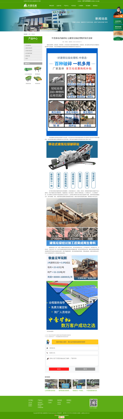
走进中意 (30, 402)
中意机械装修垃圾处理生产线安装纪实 (97, 390)
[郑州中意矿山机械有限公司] (30, 7)
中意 (59, 5)
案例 (80, 5)
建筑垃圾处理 (29, 48)
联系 (95, 5)
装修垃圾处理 (29, 50)
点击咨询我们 (118, 21)
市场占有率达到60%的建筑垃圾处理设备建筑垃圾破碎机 (59, 335)
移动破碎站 (28, 45)
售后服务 (30, 404)
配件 (27, 58)
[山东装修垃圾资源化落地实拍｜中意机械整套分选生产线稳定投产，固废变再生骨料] (51, 388)
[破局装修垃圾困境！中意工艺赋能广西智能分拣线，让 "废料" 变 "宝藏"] (65, 388)
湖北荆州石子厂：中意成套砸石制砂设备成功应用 (58, 336)
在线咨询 (117, 16)
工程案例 (50, 400)
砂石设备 (39, 405)
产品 (66, 5)
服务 (88, 5)
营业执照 (74, 413)
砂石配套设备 (40, 407)
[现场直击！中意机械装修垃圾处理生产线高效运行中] (79, 388)
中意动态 (33, 34)
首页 (51, 5)
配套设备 (28, 56)
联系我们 (93, 1)
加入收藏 (97, 1)
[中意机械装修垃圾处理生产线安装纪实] (93, 388)
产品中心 (40, 400)
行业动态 (59, 404)
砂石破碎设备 (29, 53)
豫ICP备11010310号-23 (68, 413)
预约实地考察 (118, 26)
